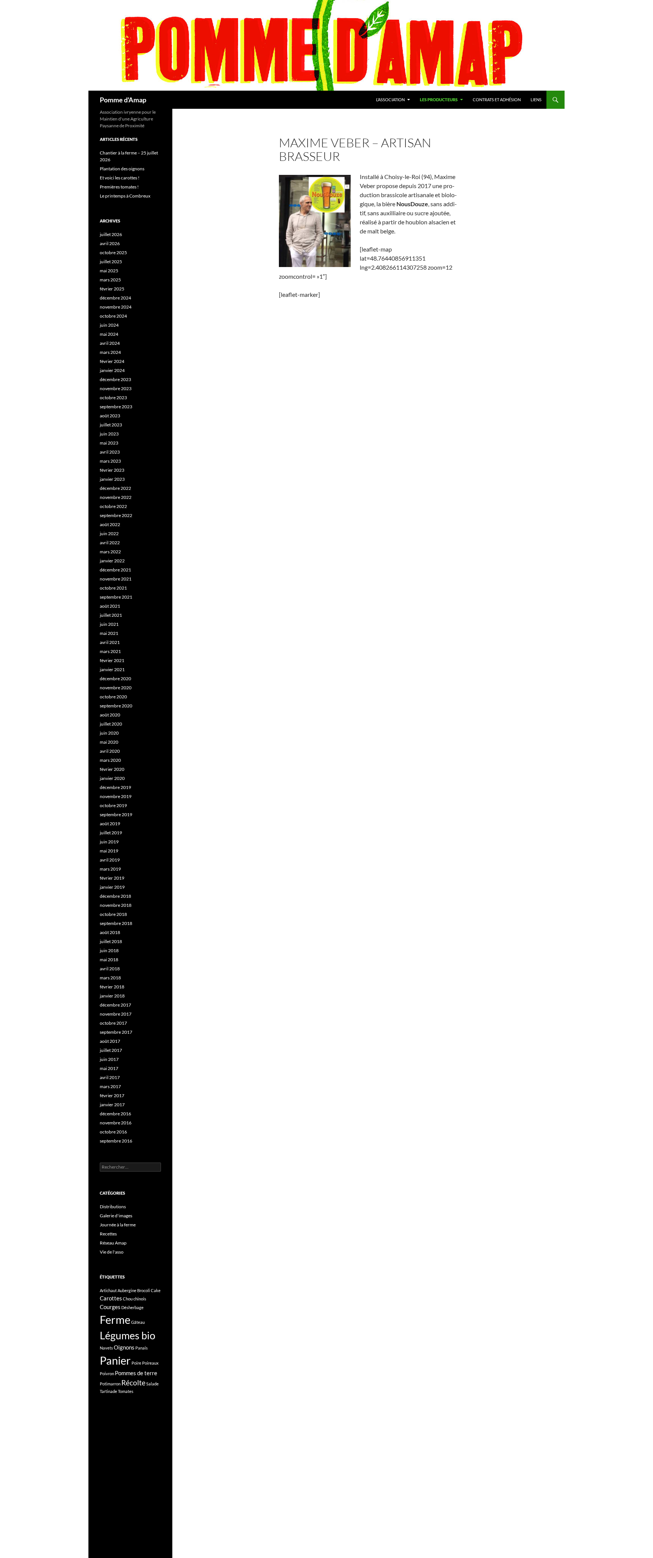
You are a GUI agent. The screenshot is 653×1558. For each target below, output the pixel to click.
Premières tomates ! (119, 187)
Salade (152, 1383)
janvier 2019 (112, 887)
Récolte (133, 1383)
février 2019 (112, 878)
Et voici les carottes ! (119, 178)
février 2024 (112, 361)
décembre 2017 (115, 1005)
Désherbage (132, 1307)
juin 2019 (109, 842)
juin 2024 (109, 325)
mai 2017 (109, 1068)
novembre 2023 (116, 388)
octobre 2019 (113, 805)
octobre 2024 (113, 316)
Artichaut (108, 1290)
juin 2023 (109, 434)
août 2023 (110, 415)
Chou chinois (134, 1298)
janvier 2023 (112, 479)
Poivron (107, 1373)
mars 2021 (110, 651)
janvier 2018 (112, 996)
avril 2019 (110, 860)
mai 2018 (109, 959)
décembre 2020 (115, 678)
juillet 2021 (111, 615)
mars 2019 (110, 869)
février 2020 (112, 769)
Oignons (124, 1347)
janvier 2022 (112, 561)
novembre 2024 (116, 307)
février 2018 (112, 987)
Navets (106, 1347)
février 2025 (112, 289)
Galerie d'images (116, 1215)
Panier (115, 1360)
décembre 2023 (115, 379)
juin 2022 (109, 533)
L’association (390, 99)
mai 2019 (109, 851)
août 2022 (110, 524)
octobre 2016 (113, 1132)
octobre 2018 (113, 914)
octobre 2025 (113, 252)
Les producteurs (439, 99)
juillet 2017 (111, 1050)
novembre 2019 (116, 796)
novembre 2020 (116, 687)
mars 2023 (110, 461)
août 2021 (110, 606)
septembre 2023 (116, 406)
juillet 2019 (111, 832)
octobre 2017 (113, 1023)
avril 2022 (110, 542)
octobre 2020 (113, 696)
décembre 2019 (115, 787)
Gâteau (138, 1322)
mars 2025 (110, 280)
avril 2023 (110, 452)
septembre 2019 (116, 814)
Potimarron (110, 1383)
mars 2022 (110, 551)
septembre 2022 (116, 515)
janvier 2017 (112, 1104)
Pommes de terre (136, 1373)
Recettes (108, 1234)
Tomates (125, 1391)
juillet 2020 (111, 724)
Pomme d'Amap (123, 100)
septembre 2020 (116, 706)
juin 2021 (109, 624)
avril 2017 (110, 1077)
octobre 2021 (113, 588)
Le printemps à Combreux (125, 196)
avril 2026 (110, 243)
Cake (156, 1290)
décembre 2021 (115, 570)
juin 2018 (109, 950)
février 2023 (112, 470)
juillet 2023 (111, 425)
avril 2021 (110, 642)
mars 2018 (110, 978)
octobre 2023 (113, 397)
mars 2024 (110, 352)
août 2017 (110, 1041)
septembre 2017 (116, 1032)
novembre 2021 (116, 579)
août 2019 (110, 823)
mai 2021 (109, 633)
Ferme (115, 1319)
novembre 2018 (116, 905)
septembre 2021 (116, 597)
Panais (141, 1347)
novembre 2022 (116, 497)
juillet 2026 (111, 234)
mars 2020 (110, 760)
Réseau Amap (113, 1243)
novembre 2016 (116, 1123)
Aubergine (127, 1290)
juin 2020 (109, 733)
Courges (110, 1306)
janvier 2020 (112, 778)
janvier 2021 (112, 669)
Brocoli (143, 1290)
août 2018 (110, 932)
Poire (136, 1362)
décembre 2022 (115, 488)
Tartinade (108, 1391)
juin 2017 (109, 1059)
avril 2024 (110, 343)
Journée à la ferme (118, 1225)
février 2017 (112, 1095)
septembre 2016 (116, 1141)
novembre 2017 (116, 1014)
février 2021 (112, 660)
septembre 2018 (116, 923)
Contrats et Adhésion (497, 99)
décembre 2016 (115, 1113)
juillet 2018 (111, 941)
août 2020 (110, 715)
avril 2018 (110, 968)
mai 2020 (109, 742)
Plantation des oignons (122, 168)
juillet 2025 (111, 261)
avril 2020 (110, 751)
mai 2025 (109, 270)
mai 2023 (109, 443)
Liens (536, 99)
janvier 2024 (112, 370)
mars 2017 (110, 1086)
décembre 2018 (115, 896)
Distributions (113, 1206)
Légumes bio (127, 1335)
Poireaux (150, 1362)
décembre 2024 (115, 298)
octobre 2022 (113, 506)
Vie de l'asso (112, 1252)
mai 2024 (109, 334)
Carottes (111, 1298)
